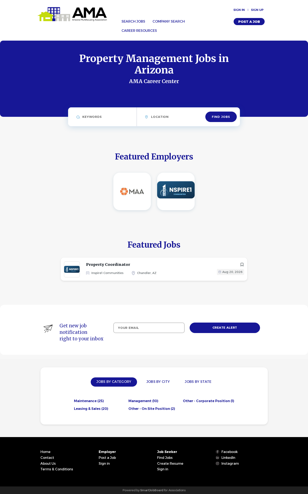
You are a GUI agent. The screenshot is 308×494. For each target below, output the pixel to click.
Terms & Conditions (56, 469)
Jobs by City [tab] (158, 382)
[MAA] (132, 191)
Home (45, 452)
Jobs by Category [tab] (113, 382)
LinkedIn (228, 458)
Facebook (229, 452)
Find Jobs (221, 117)
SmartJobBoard (151, 490)
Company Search (169, 21)
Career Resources (139, 31)
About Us (48, 464)
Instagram (230, 464)
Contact (47, 458)
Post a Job (249, 22)
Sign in (239, 10)
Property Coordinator (108, 264)
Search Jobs (133, 21)
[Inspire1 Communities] (176, 191)
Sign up (257, 10)
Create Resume (170, 464)
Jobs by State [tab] (198, 382)
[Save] (242, 264)
